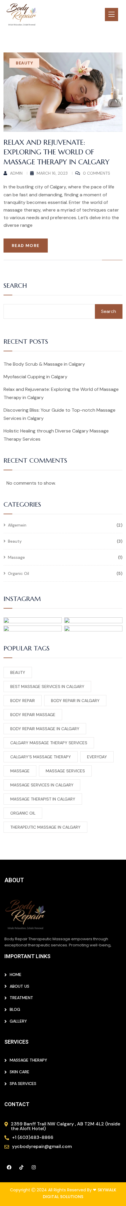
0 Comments (96, 173)
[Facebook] (9, 1167)
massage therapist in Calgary (42, 799)
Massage (16, 557)
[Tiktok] (21, 1167)
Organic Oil (18, 573)
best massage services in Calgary (47, 686)
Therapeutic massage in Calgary (45, 827)
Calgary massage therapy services (48, 742)
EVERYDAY (97, 756)
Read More (26, 245)
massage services (65, 771)
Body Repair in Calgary (75, 700)
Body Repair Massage (32, 714)
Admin (16, 173)
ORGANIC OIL (22, 813)
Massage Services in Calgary (42, 785)
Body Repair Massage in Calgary (44, 728)
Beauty (24, 63)
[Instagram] (33, 1167)
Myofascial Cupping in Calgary (35, 377)
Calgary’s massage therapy (40, 756)
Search (15, 285)
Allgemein (17, 525)
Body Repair (22, 700)
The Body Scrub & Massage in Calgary (44, 364)
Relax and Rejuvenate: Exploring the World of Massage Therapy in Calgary (57, 152)
